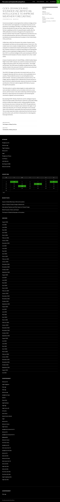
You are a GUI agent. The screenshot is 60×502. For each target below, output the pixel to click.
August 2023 (5, 306)
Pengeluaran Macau (6, 156)
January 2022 (5, 356)
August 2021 (5, 370)
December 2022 (6, 327)
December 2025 (6, 243)
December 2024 (6, 264)
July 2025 (4, 245)
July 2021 (4, 372)
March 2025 (5, 256)
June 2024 (4, 280)
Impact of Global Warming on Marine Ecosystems (13, 201)
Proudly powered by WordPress (8, 500)
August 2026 (5, 222)
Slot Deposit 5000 (6, 164)
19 (22, 186)
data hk (3, 397)
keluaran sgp (5, 392)
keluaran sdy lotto (6, 166)
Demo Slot (4, 400)
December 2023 (6, 296)
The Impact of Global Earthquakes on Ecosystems (13, 212)
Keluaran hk (5, 381)
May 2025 (4, 251)
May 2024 (4, 282)
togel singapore (5, 384)
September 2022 (6, 335)
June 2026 (4, 227)
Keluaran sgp (5, 145)
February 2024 (5, 290)
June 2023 (4, 312)
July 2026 (4, 224)
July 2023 (4, 309)
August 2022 (5, 338)
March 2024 (5, 288)
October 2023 (5, 301)
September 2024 (6, 272)
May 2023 (4, 314)
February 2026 (5, 237)
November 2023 (6, 298)
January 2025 (5, 261)
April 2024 (4, 285)
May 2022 (4, 346)
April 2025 (4, 253)
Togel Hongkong (40, 1)
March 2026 (5, 235)
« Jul (4, 192)
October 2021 (5, 364)
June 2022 (4, 343)
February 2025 (5, 259)
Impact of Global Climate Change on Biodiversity (13, 204)
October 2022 (5, 333)
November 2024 (6, 267)
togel (3, 153)
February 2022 (5, 354)
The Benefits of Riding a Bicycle (10, 128)
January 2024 (5, 293)
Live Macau (4, 158)
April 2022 (4, 349)
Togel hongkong (5, 148)
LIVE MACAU (5, 161)
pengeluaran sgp (6, 395)
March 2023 (5, 319)
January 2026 (5, 240)
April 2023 (4, 317)
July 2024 (4, 277)
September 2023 (6, 304)
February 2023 (5, 322)
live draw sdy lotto (6, 474)
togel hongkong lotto (7, 477)
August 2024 (5, 274)
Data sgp (4, 387)
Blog (47, 1)
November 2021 (6, 362)
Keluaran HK (53, 1)
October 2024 (5, 269)
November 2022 (6, 330)
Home (33, 1)
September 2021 (6, 367)
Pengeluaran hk (5, 142)
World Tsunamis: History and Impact (10, 209)
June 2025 (4, 248)
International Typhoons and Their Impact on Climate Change (15, 207)
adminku (16, 19)
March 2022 (5, 351)
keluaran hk (4, 150)
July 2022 (4, 341)
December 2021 (6, 359)
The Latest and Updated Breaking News (13, 2)
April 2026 (4, 232)
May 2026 (4, 230)
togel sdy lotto (5, 479)
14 (37, 184)
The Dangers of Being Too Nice (9, 123)
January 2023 (5, 325)
